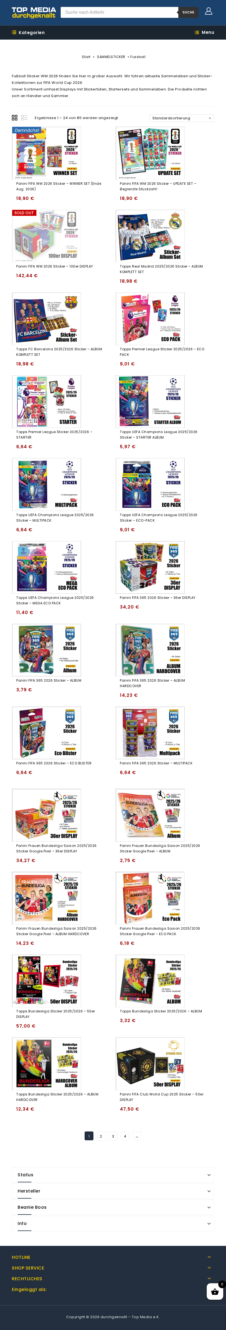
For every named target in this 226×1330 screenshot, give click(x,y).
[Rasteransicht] (15, 118)
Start (86, 56)
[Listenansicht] (24, 118)
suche (188, 12)
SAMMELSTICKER (111, 56)
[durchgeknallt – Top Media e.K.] (34, 12)
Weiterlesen (21, 278)
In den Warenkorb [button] (21, 201)
